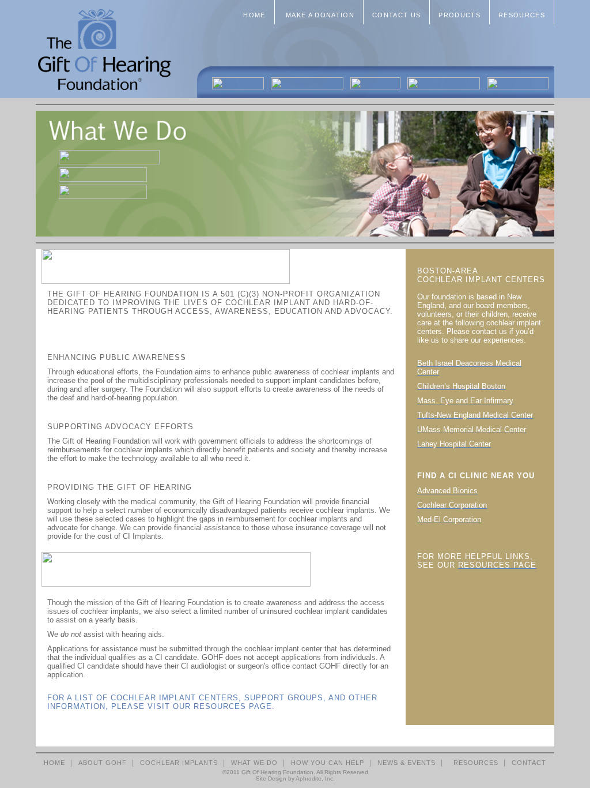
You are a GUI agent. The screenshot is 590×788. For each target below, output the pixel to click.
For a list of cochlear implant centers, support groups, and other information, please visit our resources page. (212, 702)
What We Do (254, 762)
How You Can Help (327, 762)
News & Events (406, 762)
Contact (529, 762)
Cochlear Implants (179, 762)
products (459, 15)
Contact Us (396, 15)
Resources (521, 15)
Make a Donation (318, 15)
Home (254, 15)
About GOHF (102, 762)
